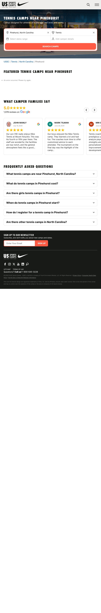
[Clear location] (48, 33)
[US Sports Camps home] (15, 5)
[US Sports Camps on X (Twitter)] (14, 264)
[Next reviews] (94, 110)
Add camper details (65, 39)
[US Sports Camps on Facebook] (5, 264)
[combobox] (29, 32)
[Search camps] (27, 264)
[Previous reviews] (86, 110)
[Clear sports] (94, 33)
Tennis (58, 32)
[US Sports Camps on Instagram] (9, 264)
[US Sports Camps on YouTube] (18, 264)
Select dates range (18, 39)
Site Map (7, 269)
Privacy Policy (77, 275)
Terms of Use (18, 269)
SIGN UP (42, 243)
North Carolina (26, 61)
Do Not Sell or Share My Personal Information (22, 277)
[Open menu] (97, 5)
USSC (6, 61)
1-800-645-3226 (30, 272)
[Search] (88, 4)
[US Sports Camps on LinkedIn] (22, 264)
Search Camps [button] (50, 46)
